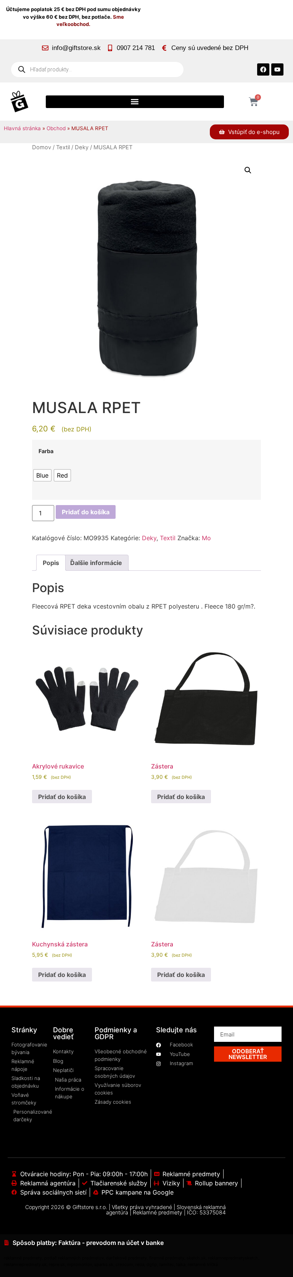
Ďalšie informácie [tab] (96, 563)
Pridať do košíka (85, 512)
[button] (135, 101)
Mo (206, 538)
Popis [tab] (51, 563)
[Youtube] (277, 69)
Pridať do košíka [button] (62, 797)
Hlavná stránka (22, 128)
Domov (41, 147)
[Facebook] (263, 69)
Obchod (56, 128)
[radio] (42, 475)
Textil (63, 147)
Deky (82, 147)
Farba (46, 451)
